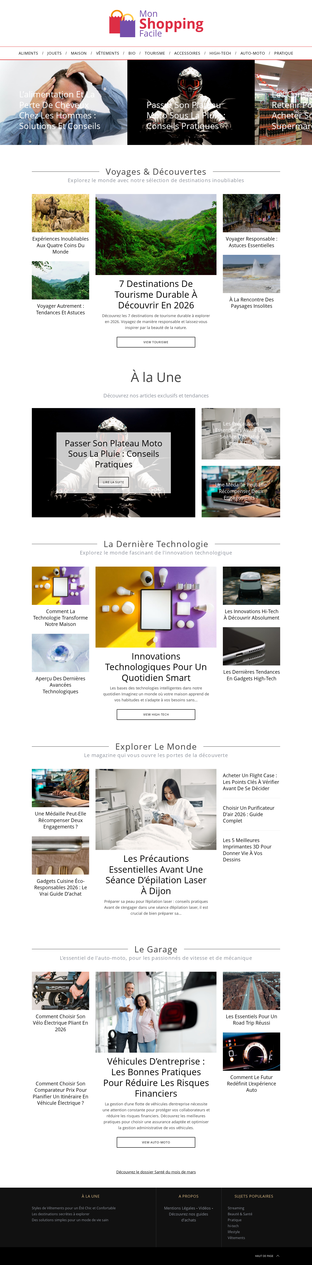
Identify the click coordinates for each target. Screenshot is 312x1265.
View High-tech (156, 714)
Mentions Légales (179, 1208)
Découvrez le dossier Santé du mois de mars (156, 1171)
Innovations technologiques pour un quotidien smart (156, 667)
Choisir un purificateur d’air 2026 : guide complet (248, 814)
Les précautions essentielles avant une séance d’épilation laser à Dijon (156, 874)
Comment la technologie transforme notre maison (60, 618)
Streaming (236, 1208)
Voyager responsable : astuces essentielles (251, 241)
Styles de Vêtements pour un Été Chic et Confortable (74, 1208)
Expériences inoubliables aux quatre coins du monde (60, 245)
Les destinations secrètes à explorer (61, 1214)
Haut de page (264, 1256)
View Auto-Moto (156, 1142)
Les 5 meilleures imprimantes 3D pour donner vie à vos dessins (247, 850)
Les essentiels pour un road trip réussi (251, 1019)
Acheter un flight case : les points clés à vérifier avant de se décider (251, 782)
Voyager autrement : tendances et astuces (60, 309)
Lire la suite (113, 482)
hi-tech (233, 1226)
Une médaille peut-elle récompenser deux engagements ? (60, 820)
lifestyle (234, 1232)
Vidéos (205, 1208)
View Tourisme (155, 342)
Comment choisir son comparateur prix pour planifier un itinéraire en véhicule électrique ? (60, 1093)
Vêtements (236, 1237)
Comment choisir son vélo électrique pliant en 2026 (60, 1023)
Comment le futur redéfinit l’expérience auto (251, 1083)
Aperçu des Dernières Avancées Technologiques (60, 685)
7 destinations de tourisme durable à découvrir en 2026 (156, 294)
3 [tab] (177, 459)
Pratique (235, 1220)
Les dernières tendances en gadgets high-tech (251, 675)
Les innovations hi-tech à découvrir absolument (251, 614)
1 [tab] (288, 99)
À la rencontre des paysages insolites (251, 302)
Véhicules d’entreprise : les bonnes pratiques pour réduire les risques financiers (156, 1077)
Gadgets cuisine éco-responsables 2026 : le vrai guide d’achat (60, 887)
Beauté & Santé (240, 1214)
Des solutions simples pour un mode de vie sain (70, 1220)
